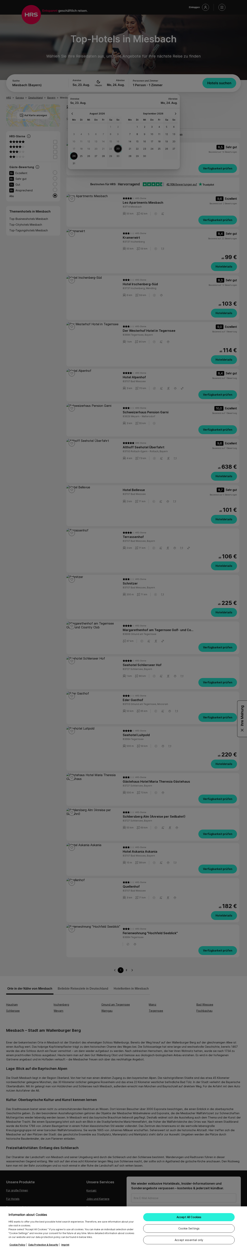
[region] (123, 1228)
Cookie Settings (189, 1228)
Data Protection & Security (43, 1244)
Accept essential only (189, 1240)
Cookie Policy (17, 1244)
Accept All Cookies (189, 1217)
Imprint (65, 1244)
